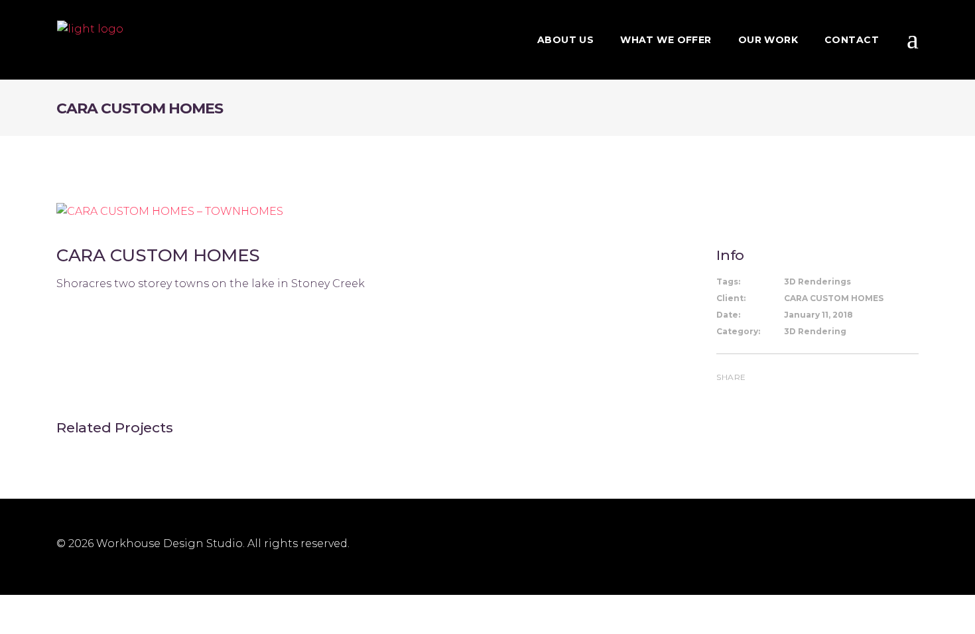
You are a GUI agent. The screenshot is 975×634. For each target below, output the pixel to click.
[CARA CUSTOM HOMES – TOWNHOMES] (169, 210)
